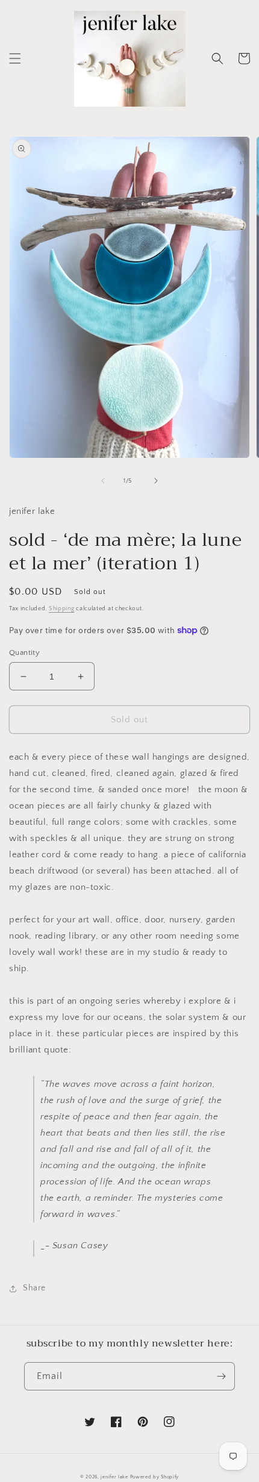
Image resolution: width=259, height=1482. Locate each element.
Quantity (24, 652)
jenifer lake (114, 1477)
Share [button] (34, 1288)
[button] (15, 58)
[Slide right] (156, 480)
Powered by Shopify (154, 1477)
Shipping (62, 608)
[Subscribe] (221, 1376)
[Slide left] (103, 480)
